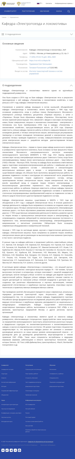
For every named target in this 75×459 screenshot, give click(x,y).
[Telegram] (11, 450)
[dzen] (15, 450)
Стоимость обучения (31, 378)
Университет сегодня (7, 369)
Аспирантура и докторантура (9, 404)
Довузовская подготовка (32, 386)
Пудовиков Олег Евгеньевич (40, 64)
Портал (27, 413)
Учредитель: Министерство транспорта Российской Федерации (19, 445)
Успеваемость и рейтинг (57, 374)
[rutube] (7, 450)
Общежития (4, 395)
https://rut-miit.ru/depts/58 (39, 60)
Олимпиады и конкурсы (32, 390)
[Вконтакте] (3, 450)
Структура (4, 374)
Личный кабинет (30, 409)
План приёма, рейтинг (31, 374)
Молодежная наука (6, 421)
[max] (19, 450)
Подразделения (14, 17)
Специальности (54, 378)
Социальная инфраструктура (9, 390)
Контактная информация (8, 382)
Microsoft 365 (29, 426)
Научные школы (6, 417)
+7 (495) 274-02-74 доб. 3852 (40, 57)
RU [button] (41, 3)
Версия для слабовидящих (48, 445)
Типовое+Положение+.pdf (39, 67)
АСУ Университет (30, 404)
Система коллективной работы (34, 421)
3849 (54, 57)
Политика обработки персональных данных (35, 430)
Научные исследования (8, 409)
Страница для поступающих (33, 369)
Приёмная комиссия (31, 395)
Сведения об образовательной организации (40, 441)
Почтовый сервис (30, 417)
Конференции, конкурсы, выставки (11, 413)
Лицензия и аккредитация (57, 382)
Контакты (49, 3)
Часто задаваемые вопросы (33, 382)
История (3, 386)
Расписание (53, 369)
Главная (4, 17)
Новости (3, 378)
